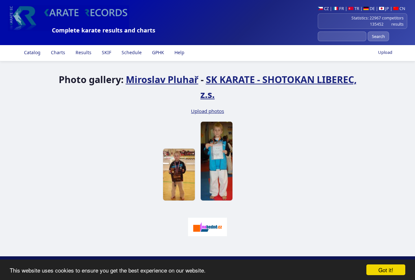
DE (372, 8)
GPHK (157, 52)
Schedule (131, 52)
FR (341, 8)
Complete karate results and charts (103, 30)
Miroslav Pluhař (162, 79)
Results (82, 52)
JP (386, 8)
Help (178, 52)
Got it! (385, 270)
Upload (385, 52)
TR (356, 8)
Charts (57, 52)
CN (401, 8)
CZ (326, 8)
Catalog (32, 52)
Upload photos (207, 111)
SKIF (106, 52)
